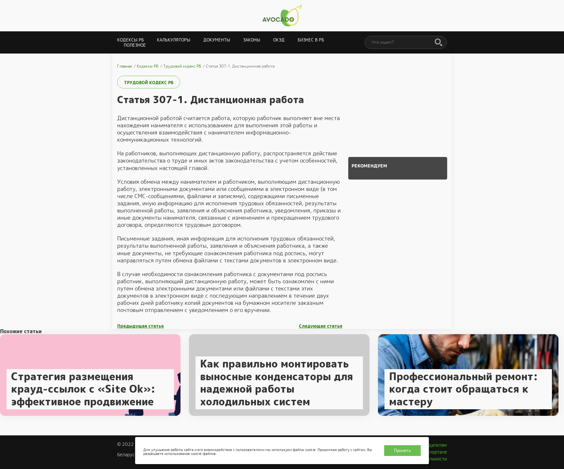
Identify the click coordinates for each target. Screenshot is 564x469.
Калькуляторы (173, 40)
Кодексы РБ (130, 40)
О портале (436, 452)
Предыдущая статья (140, 326)
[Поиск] (439, 43)
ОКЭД (279, 40)
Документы (216, 40)
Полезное (135, 45)
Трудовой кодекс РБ (148, 83)
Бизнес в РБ (311, 40)
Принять (402, 450)
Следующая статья (320, 326)
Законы (251, 40)
